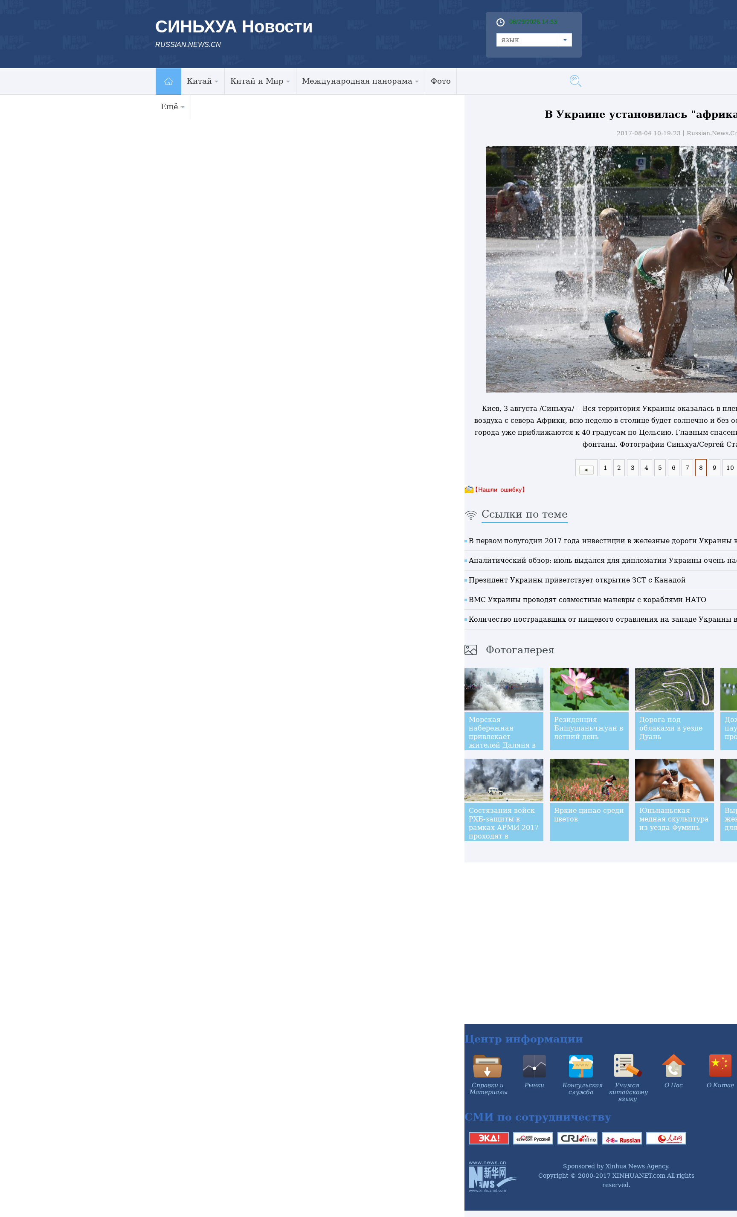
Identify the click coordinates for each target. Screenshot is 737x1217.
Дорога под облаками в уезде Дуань (670, 728)
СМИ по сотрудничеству (537, 1117)
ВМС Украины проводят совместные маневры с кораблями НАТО (587, 600)
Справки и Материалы (489, 1088)
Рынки (534, 1085)
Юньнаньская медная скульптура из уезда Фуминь (674, 819)
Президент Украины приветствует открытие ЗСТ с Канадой (577, 580)
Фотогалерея (520, 650)
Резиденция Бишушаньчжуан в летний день (588, 728)
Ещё (169, 106)
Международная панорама (357, 80)
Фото (441, 80)
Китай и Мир (257, 80)
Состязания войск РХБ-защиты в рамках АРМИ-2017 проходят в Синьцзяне (504, 827)
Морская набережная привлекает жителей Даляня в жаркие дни (502, 737)
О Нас (673, 1085)
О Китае (720, 1085)
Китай (199, 80)
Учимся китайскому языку (628, 1092)
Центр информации (523, 1039)
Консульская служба (583, 1088)
